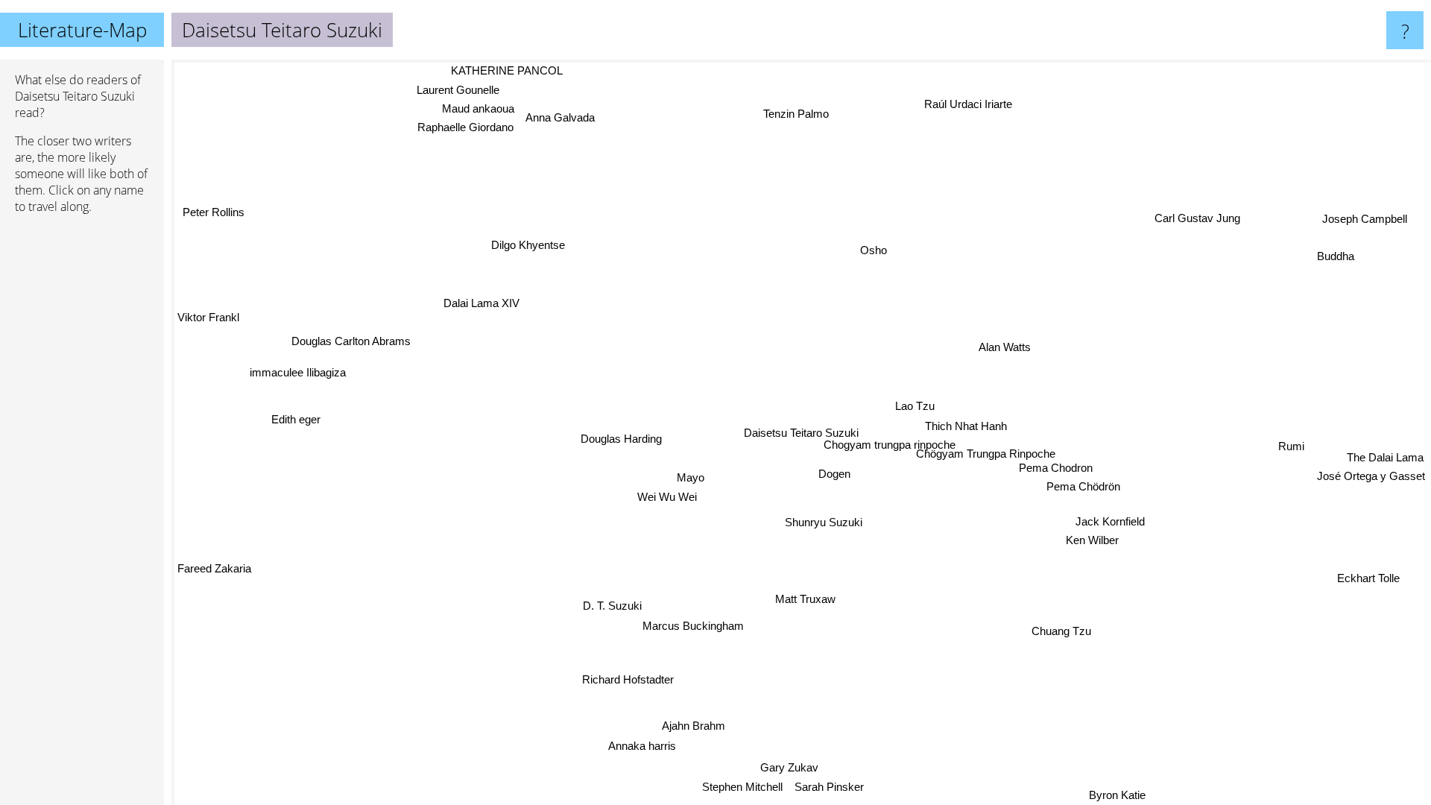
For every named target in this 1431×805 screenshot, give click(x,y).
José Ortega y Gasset (1371, 479)
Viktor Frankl (208, 321)
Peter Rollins (208, 213)
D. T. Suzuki (611, 607)
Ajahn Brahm (700, 728)
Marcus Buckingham (692, 626)
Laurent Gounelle (458, 88)
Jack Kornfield (1111, 520)
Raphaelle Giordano (466, 125)
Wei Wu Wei (667, 504)
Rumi (1290, 442)
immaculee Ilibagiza (298, 370)
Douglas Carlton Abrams (351, 338)
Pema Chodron (1056, 466)
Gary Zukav (803, 769)
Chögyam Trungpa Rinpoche (985, 452)
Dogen (834, 473)
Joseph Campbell (1363, 218)
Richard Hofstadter (629, 681)
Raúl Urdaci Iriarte (977, 104)
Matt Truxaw (804, 599)
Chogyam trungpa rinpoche (887, 444)
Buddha (1334, 256)
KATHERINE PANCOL (507, 69)
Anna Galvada (561, 116)
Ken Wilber (1093, 539)
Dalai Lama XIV (481, 300)
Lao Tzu (914, 406)
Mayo (693, 485)
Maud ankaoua (479, 107)
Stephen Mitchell (741, 788)
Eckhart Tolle (1370, 576)
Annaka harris (643, 748)
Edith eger (297, 417)
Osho (875, 250)
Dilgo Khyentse (529, 243)
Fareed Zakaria (214, 568)
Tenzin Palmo (794, 113)
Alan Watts (1002, 347)
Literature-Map (82, 29)
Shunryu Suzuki (826, 520)
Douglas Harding (622, 438)
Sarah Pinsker (827, 788)
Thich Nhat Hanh (965, 426)
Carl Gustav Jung (1196, 218)
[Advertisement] (82, 454)
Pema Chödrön (1084, 485)
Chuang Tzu (1060, 631)
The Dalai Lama (1386, 461)
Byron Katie (1116, 795)
